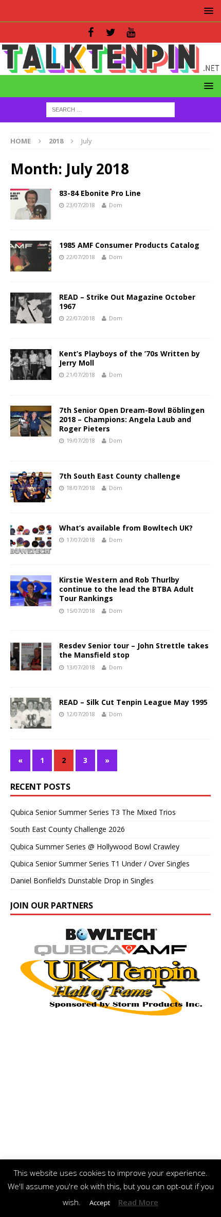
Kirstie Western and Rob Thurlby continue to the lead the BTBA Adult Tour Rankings (126, 589)
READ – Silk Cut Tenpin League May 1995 (133, 702)
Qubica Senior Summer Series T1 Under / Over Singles (100, 863)
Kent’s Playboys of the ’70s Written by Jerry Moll (129, 358)
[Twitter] (111, 32)
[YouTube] (131, 32)
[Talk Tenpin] (110, 69)
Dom (115, 205)
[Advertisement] (110, 1089)
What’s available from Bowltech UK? (126, 528)
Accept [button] (99, 1202)
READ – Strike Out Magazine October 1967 (127, 301)
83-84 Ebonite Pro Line (100, 193)
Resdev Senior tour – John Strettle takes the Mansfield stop (134, 650)
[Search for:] (110, 109)
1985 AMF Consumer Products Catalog (129, 245)
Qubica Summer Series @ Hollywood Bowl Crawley (94, 846)
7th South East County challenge (119, 476)
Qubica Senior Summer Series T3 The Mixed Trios (93, 812)
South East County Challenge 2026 (67, 829)
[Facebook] (91, 32)
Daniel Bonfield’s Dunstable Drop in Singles (82, 880)
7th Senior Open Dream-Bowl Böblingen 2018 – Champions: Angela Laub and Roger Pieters (132, 419)
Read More (138, 1202)
